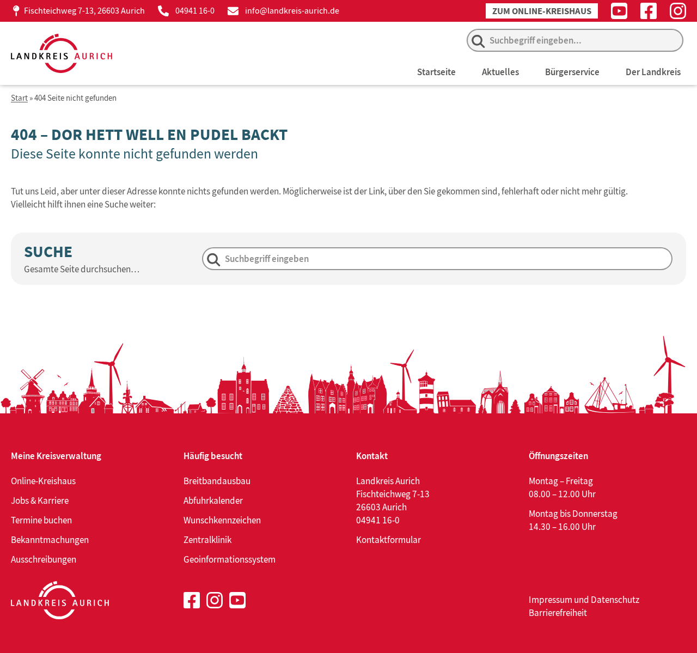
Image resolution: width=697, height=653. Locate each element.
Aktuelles (500, 72)
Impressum (550, 600)
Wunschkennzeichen (222, 520)
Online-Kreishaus (43, 481)
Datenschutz (615, 600)
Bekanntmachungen (50, 540)
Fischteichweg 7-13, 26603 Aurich (84, 10)
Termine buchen (41, 520)
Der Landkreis (653, 72)
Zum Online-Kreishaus (541, 11)
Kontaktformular (388, 540)
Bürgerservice (572, 72)
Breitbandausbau (217, 481)
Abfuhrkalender (213, 500)
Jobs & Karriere (40, 500)
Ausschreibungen (43, 559)
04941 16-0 (195, 10)
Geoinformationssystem (230, 559)
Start (19, 98)
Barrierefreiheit (558, 613)
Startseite (436, 72)
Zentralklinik (207, 540)
